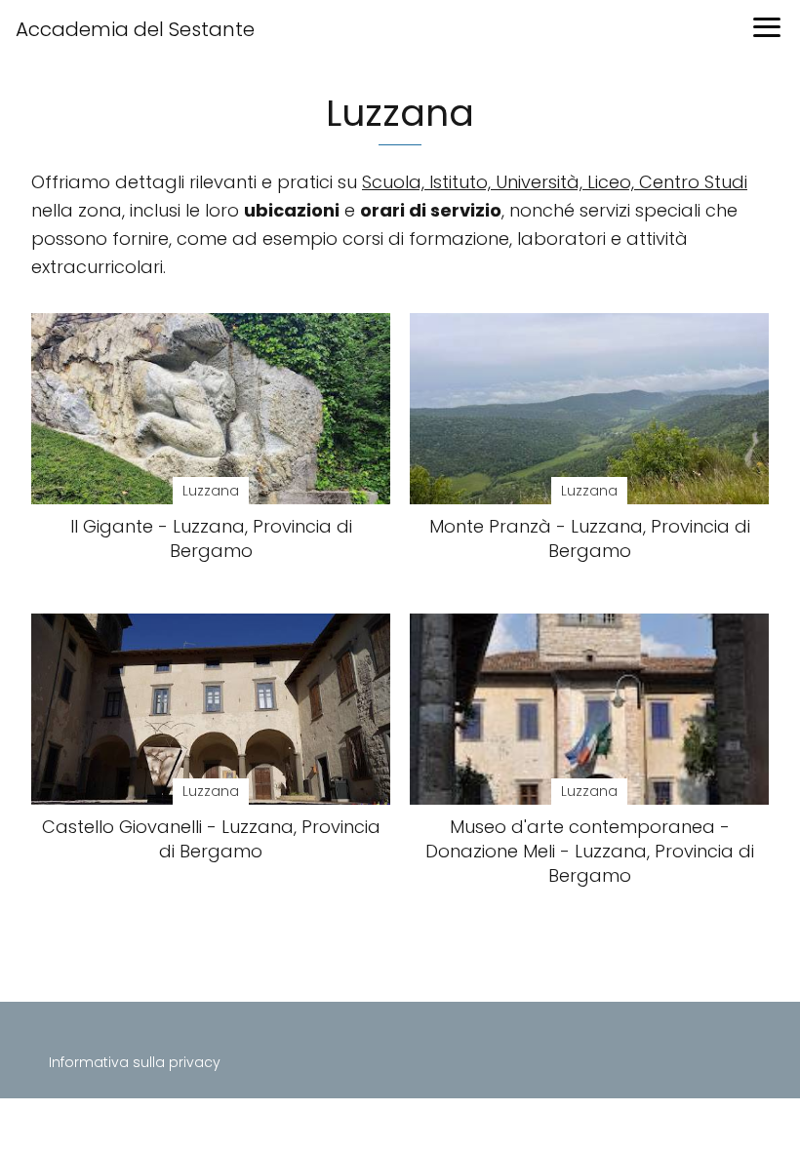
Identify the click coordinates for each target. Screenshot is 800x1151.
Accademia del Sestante (135, 29)
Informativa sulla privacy (134, 1062)
